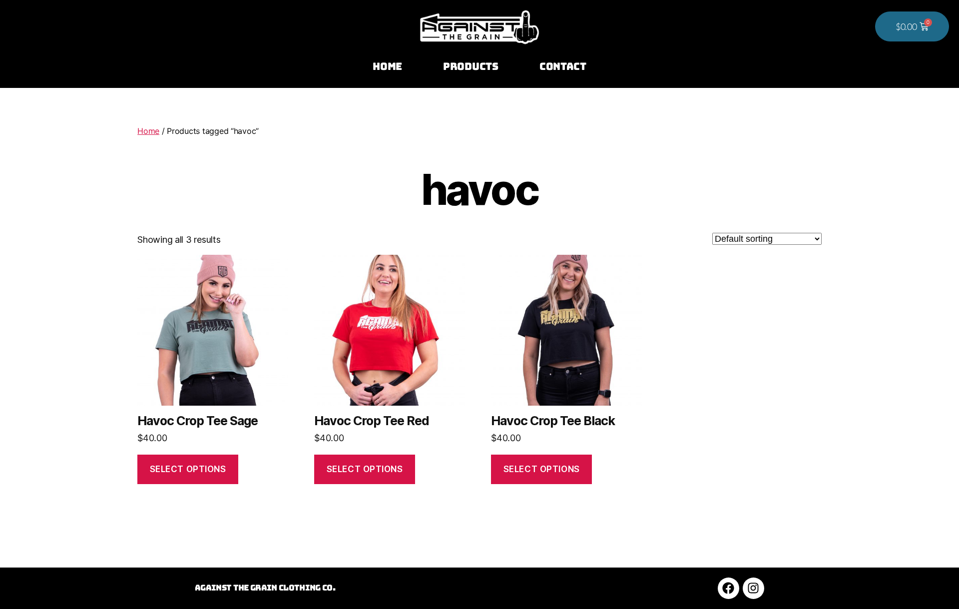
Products (470, 66)
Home (387, 66)
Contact (562, 66)
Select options (188, 469)
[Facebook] (728, 588)
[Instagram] (753, 588)
